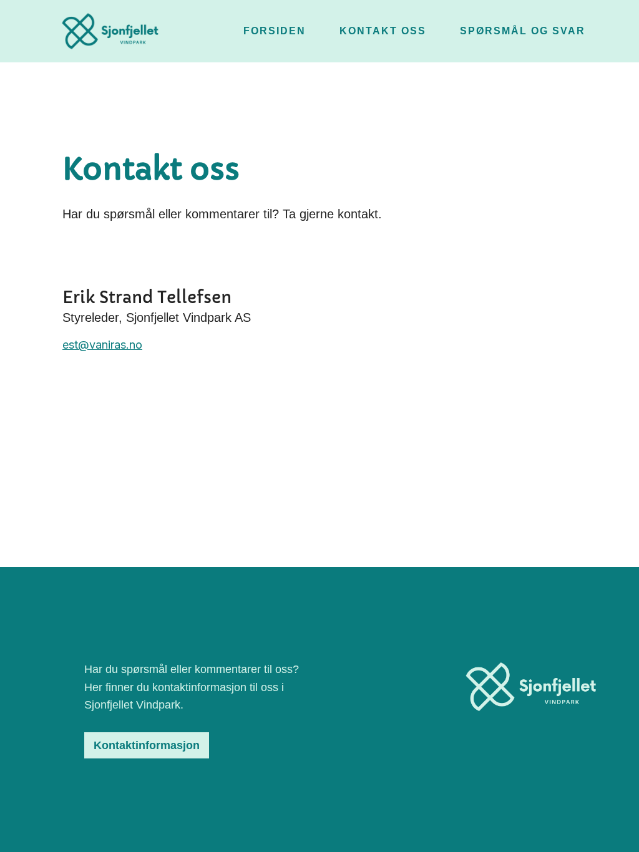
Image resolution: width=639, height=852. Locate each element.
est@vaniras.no (102, 344)
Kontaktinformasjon (147, 745)
